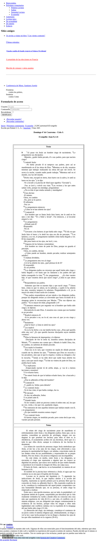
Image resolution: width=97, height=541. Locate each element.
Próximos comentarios (15, 5)
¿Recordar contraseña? (15, 121)
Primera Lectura (17, 8)
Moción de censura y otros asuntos (20, 68)
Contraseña (5, 109)
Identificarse (6, 115)
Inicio (3, 126)
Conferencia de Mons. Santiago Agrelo (21, 85)
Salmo (13, 10)
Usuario (4, 107)
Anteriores (10, 17)
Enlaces (9, 26)
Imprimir (27, 128)
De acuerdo (4, 540)
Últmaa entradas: (12, 42)
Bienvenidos (11, 3)
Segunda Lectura (18, 12)
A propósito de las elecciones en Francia (22, 59)
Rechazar (13, 540)
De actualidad (11, 21)
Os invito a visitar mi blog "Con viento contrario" (25, 36)
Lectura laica (11, 19)
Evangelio (15, 14)
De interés (10, 24)
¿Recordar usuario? (13, 119)
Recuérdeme (6, 112)
